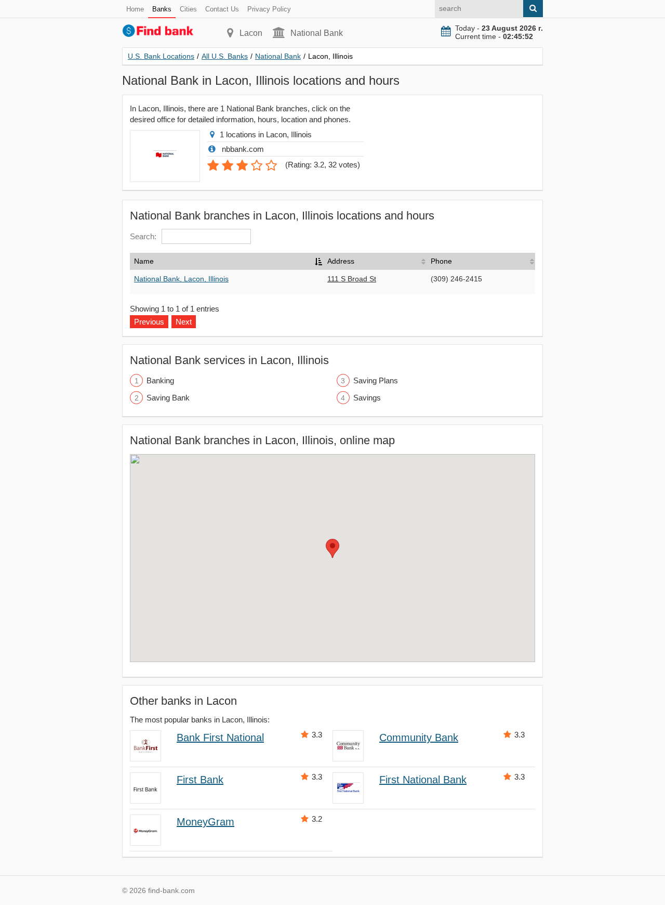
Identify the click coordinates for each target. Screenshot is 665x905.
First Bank (200, 779)
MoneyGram (205, 822)
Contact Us (222, 9)
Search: (143, 236)
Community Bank (418, 737)
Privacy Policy (269, 9)
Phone (441, 261)
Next (184, 321)
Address (340, 261)
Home (135, 9)
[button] (332, 548)
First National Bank (423, 779)
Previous (149, 321)
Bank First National (220, 737)
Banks (161, 9)
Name (144, 261)
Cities (188, 9)
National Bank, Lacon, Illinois (181, 279)
